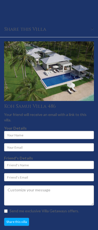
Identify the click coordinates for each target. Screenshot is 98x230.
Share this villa (16, 221)
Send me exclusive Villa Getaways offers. (44, 210)
